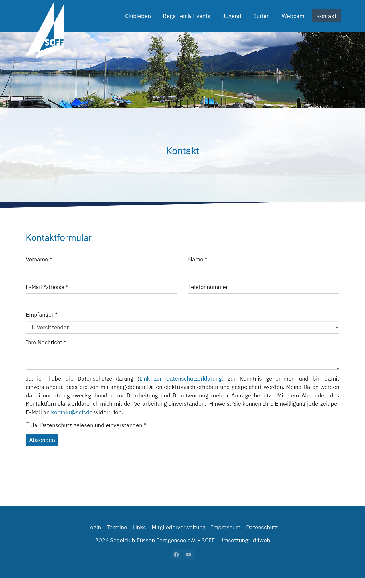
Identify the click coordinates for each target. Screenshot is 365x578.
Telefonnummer (208, 286)
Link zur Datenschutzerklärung (180, 378)
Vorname (39, 259)
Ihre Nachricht (46, 342)
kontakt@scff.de (72, 412)
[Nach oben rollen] (350, 563)
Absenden (42, 439)
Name (197, 259)
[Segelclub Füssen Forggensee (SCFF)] (45, 16)
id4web (260, 540)
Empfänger (42, 314)
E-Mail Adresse (47, 286)
